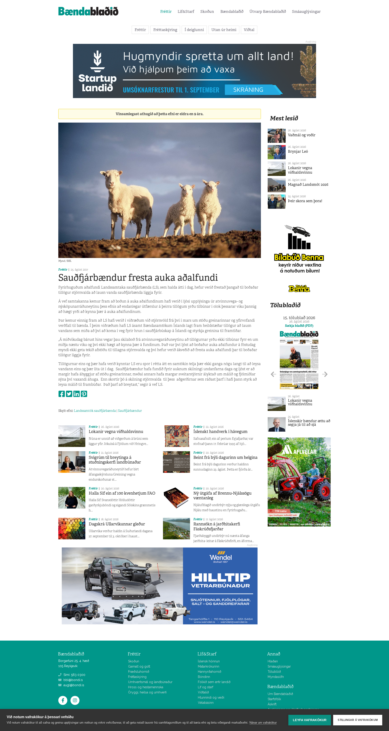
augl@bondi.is (73, 685)
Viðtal (249, 29)
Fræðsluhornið (138, 671)
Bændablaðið (231, 11)
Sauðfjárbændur (130, 411)
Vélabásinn (206, 702)
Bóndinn (204, 677)
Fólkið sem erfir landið (214, 682)
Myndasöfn (276, 677)
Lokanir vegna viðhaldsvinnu (116, 431)
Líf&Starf (186, 11)
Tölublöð (274, 671)
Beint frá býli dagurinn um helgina (225, 457)
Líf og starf (205, 687)
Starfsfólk (274, 699)
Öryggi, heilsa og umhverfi (147, 692)
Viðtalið (203, 692)
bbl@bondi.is (73, 680)
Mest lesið (284, 118)
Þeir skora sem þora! (305, 201)
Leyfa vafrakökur (309, 720)
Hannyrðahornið (209, 671)
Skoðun (207, 11)
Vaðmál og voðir (301, 135)
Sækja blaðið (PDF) (299, 326)
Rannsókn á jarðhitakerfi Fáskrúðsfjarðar (216, 526)
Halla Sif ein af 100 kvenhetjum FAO (122, 493)
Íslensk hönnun (209, 661)
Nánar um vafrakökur (263, 722)
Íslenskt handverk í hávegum (220, 431)
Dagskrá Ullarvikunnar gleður (117, 524)
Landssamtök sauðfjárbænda (95, 411)
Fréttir (166, 11)
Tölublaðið (285, 305)
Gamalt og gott (139, 666)
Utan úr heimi (223, 29)
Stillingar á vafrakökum (358, 720)
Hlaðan (273, 661)
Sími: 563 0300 (74, 675)
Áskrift (272, 704)
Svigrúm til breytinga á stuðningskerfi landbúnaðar (115, 460)
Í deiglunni (194, 29)
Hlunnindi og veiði (211, 697)
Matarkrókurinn (208, 666)
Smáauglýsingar (306, 11)
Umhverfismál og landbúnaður (150, 682)
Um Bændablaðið (280, 694)
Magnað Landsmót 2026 (308, 184)
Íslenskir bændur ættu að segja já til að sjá (309, 423)
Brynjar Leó (298, 151)
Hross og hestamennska (145, 687)
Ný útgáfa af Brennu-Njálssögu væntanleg (222, 496)
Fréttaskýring (165, 29)
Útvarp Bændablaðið (267, 11)
